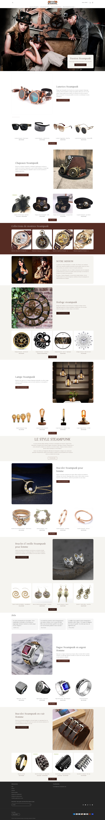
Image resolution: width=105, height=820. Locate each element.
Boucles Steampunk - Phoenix (62, 604)
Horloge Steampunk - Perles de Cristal (83, 351)
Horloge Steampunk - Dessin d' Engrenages (63, 351)
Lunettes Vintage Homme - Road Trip (63, 138)
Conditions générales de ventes (17, 798)
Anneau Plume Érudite (84, 698)
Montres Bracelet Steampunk (18, 251)
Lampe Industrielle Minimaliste (42, 428)
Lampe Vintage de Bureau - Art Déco (83, 428)
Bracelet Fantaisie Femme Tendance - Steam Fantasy (21, 528)
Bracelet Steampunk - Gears (42, 528)
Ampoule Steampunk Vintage (21, 428)
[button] (12, 2)
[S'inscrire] (30, 804)
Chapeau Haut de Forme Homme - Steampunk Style (62, 215)
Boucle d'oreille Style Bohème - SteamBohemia (21, 604)
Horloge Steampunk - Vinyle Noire (42, 351)
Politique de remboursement (16, 796)
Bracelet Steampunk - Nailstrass (84, 528)
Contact (12, 788)
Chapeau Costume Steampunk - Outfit (42, 215)
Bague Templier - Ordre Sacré (42, 698)
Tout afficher (52, 143)
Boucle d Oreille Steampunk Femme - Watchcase (42, 604)
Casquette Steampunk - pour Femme (83, 215)
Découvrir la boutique (80, 64)
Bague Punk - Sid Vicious (21, 698)
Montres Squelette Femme (80, 251)
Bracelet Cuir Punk (21, 774)
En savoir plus (52, 458)
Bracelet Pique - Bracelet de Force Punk (62, 774)
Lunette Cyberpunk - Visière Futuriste (42, 138)
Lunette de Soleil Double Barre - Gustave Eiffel (83, 138)
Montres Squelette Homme (60, 251)
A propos (13, 790)
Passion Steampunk (17, 818)
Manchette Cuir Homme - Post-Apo (83, 774)
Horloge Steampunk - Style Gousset (21, 351)
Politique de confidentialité (16, 794)
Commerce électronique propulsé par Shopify (28, 818)
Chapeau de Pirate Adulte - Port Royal (21, 215)
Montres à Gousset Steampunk (40, 251)
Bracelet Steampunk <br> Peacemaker (42, 774)
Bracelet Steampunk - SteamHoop (63, 528)
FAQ (12, 786)
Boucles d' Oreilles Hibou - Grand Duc (83, 604)
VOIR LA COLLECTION (63, 100)
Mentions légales (14, 792)
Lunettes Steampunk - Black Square (21, 138)
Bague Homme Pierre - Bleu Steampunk (63, 698)
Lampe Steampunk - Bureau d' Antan (63, 428)
